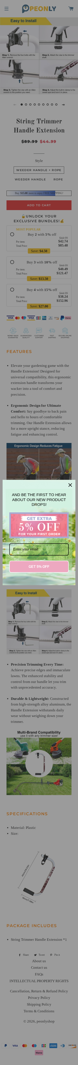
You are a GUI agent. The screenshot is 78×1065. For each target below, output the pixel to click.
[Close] (70, 485)
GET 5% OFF (39, 566)
